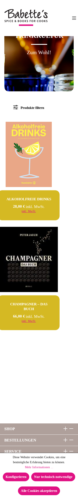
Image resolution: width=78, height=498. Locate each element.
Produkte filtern (32, 108)
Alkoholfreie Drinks (28, 199)
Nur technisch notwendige (53, 477)
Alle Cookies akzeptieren (39, 491)
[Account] (65, 18)
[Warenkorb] (48, 18)
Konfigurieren (16, 477)
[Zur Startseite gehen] (14, 17)
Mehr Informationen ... (39, 467)
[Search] (56, 18)
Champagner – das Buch (28, 306)
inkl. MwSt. (28, 211)
